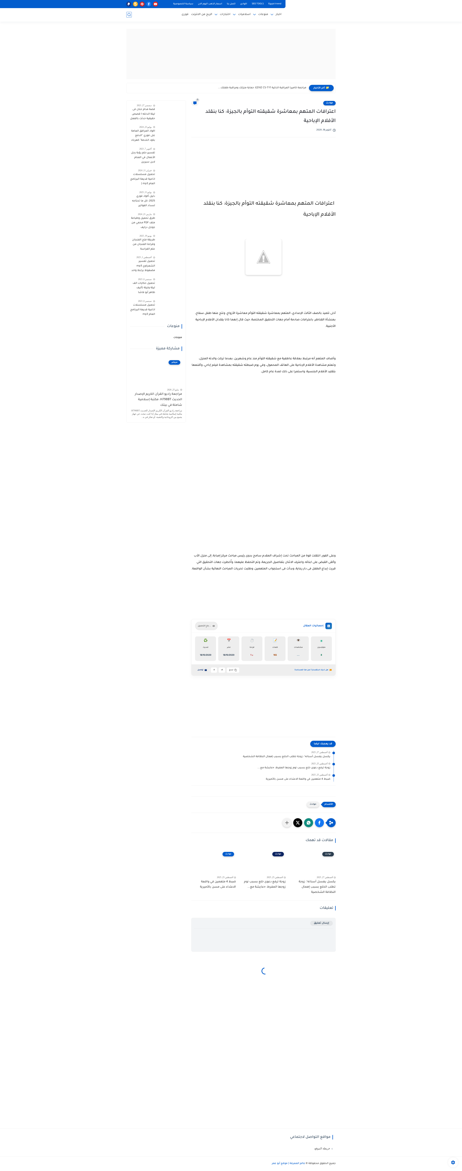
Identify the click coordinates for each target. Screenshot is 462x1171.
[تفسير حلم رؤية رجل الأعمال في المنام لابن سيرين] (170, 155)
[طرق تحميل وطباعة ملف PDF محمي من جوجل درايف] (170, 220)
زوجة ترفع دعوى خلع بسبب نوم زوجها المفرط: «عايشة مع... (294, 767)
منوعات (263, 14)
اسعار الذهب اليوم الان (210, 4)
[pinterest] (142, 4)
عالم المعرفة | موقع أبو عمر (288, 1163)
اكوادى (243, 4)
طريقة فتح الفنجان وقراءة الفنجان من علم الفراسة (143, 245)
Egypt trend (274, 4)
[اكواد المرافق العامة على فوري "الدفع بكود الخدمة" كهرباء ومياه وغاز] (170, 133)
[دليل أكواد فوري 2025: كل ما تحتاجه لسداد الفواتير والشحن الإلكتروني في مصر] (170, 198)
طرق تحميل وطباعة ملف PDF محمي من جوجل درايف (143, 223)
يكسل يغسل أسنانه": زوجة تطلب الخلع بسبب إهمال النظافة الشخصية (286, 756)
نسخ (231, 670)
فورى (185, 14)
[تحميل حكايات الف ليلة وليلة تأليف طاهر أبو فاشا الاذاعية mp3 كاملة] (170, 285)
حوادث (329, 103)
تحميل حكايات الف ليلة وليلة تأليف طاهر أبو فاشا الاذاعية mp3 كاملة (144, 288)
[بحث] (129, 14)
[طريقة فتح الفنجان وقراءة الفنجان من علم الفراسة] (170, 242)
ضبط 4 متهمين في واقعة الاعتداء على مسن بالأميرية (298, 779)
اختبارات (225, 14)
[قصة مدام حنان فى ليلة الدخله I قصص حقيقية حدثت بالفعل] (170, 111)
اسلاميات (244, 14)
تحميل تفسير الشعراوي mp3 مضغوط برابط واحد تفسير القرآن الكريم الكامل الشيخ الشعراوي (143, 266)
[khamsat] (135, 4)
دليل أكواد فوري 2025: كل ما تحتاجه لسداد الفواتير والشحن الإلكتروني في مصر (143, 201)
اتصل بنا (231, 4)
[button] (319, 822)
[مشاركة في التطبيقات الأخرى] (286, 822)
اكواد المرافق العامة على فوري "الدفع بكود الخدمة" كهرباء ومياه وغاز (143, 136)
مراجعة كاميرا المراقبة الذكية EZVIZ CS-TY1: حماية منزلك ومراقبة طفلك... (262, 87)
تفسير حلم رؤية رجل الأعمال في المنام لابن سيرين (143, 158)
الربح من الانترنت (201, 14)
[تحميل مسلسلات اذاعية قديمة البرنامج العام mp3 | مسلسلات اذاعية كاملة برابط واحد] (170, 177)
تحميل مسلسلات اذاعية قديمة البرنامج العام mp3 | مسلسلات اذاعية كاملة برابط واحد (142, 179)
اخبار (279, 14)
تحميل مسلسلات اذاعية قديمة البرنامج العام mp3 (142, 310)
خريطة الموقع (322, 1148)
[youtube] (155, 4)
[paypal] (128, 4)
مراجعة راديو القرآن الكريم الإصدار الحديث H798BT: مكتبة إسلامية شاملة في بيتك (158, 400)
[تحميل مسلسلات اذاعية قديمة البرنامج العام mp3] (170, 307)
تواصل (200, 670)
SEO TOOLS (258, 4)
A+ (222, 670)
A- (214, 670)
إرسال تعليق (321, 923)
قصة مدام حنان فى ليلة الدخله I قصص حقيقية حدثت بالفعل (142, 114)
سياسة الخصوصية (183, 4)
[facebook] (148, 4)
